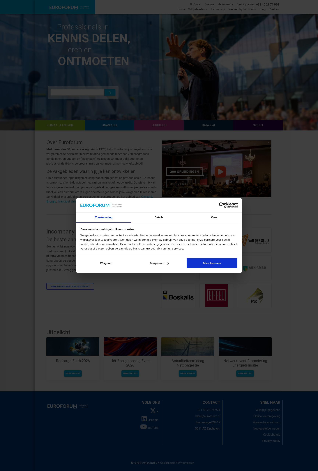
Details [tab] (159, 217)
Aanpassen (157, 263)
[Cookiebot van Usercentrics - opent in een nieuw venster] (222, 205)
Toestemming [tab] (103, 217)
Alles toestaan (212, 263)
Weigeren (106, 263)
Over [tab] (214, 217)
